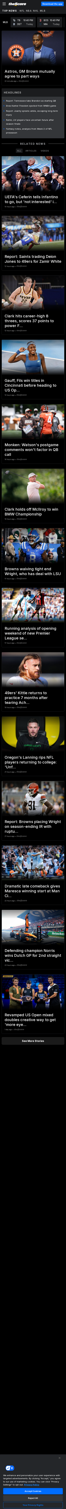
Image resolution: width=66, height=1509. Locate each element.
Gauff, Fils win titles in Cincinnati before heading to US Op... (30, 385)
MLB (43, 10)
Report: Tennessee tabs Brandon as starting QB (31, 100)
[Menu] (4, 4)
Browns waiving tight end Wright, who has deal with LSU (33, 571)
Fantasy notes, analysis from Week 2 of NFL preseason (29, 130)
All (19, 150)
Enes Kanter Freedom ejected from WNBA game (31, 105)
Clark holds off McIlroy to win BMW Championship (31, 511)
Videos (45, 150)
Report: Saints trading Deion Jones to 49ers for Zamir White (33, 259)
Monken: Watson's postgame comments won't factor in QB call (31, 449)
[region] (33, 1481)
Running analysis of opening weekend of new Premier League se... (30, 633)
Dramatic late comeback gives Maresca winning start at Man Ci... (32, 891)
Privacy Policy (31, 1484)
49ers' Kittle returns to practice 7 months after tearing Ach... (26, 698)
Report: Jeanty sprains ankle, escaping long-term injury (32, 113)
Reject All (33, 1498)
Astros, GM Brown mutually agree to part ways (30, 73)
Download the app (52, 4)
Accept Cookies (33, 1491)
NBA (29, 10)
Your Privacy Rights (33, 1505)
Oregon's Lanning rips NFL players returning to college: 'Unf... (31, 762)
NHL (36, 10)
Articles (31, 150)
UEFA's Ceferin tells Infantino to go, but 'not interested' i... (31, 199)
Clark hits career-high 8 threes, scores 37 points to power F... (29, 321)
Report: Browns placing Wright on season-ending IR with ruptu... (33, 826)
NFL (22, 10)
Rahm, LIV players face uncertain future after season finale (30, 122)
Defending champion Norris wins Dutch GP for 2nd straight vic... (33, 955)
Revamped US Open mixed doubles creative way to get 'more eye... (30, 1020)
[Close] (60, 1458)
